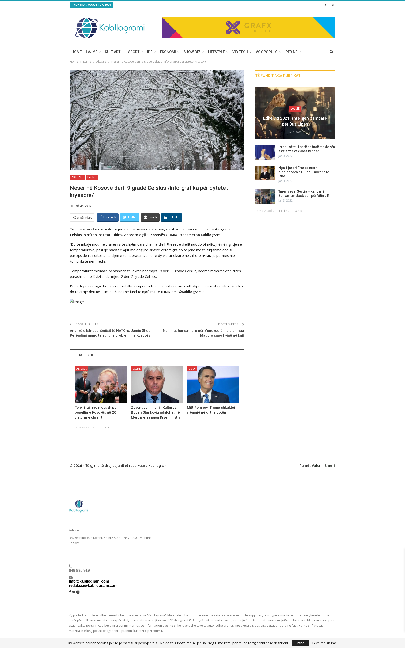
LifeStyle (216, 52)
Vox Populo (267, 52)
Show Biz (192, 52)
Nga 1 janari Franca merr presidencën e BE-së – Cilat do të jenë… (303, 172)
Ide (149, 52)
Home (76, 52)
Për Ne (291, 52)
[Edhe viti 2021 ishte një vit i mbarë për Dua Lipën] (295, 113)
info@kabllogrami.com (89, 581)
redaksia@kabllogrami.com (93, 585)
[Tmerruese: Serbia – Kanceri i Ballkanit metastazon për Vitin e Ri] (265, 196)
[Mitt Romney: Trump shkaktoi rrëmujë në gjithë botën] (213, 384)
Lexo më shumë (324, 643)
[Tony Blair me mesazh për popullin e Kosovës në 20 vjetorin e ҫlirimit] (101, 384)
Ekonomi (168, 52)
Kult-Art (112, 52)
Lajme (91, 52)
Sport (133, 52)
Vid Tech (240, 52)
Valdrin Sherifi (323, 466)
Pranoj (300, 643)
